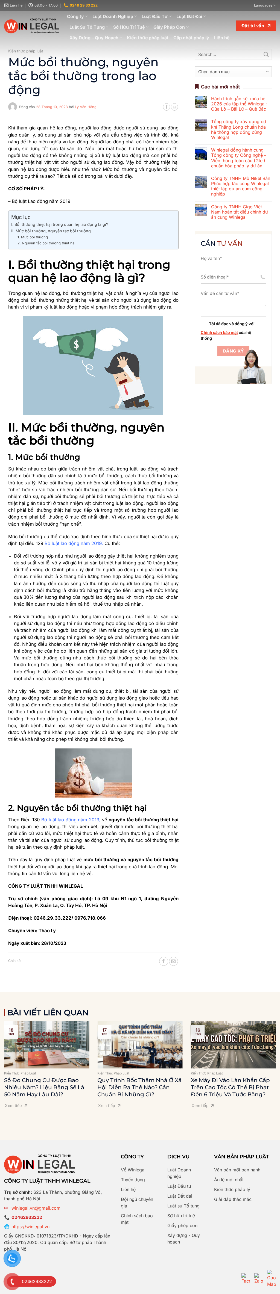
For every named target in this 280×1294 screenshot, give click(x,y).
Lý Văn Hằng (86, 107)
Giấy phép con (182, 1225)
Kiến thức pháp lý (232, 1189)
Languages (263, 5)
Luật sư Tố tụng (183, 1206)
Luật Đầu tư (179, 1186)
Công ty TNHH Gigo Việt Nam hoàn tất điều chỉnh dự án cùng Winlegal (239, 212)
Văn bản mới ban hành (237, 1169)
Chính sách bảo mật (219, 332)
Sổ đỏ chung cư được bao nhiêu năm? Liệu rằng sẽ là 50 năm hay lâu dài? (44, 1087)
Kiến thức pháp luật (147, 37)
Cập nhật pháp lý (191, 37)
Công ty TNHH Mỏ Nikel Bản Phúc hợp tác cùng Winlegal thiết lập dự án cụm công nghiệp (240, 186)
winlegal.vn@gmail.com (35, 1208)
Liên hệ (222, 37)
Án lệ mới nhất (229, 1179)
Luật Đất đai (179, 1196)
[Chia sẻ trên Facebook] (166, 106)
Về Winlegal (133, 1169)
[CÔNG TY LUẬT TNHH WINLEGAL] (31, 26)
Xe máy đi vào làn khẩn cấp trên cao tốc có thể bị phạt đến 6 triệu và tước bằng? (230, 1087)
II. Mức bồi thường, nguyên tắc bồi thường (51, 231)
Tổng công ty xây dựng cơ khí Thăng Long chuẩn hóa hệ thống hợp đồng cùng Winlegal (238, 129)
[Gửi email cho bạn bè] (174, 106)
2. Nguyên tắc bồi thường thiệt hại (46, 243)
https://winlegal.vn (30, 1226)
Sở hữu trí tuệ (181, 1215)
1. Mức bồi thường (33, 237)
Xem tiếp (13, 1105)
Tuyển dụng (133, 1179)
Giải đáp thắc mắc (233, 1199)
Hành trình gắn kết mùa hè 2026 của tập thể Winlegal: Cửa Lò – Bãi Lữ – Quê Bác (239, 104)
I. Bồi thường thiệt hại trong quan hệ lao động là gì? (59, 224)
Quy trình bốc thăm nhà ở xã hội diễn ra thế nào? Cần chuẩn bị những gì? (139, 1087)
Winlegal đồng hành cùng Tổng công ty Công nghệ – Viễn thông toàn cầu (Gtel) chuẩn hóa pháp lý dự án (238, 157)
